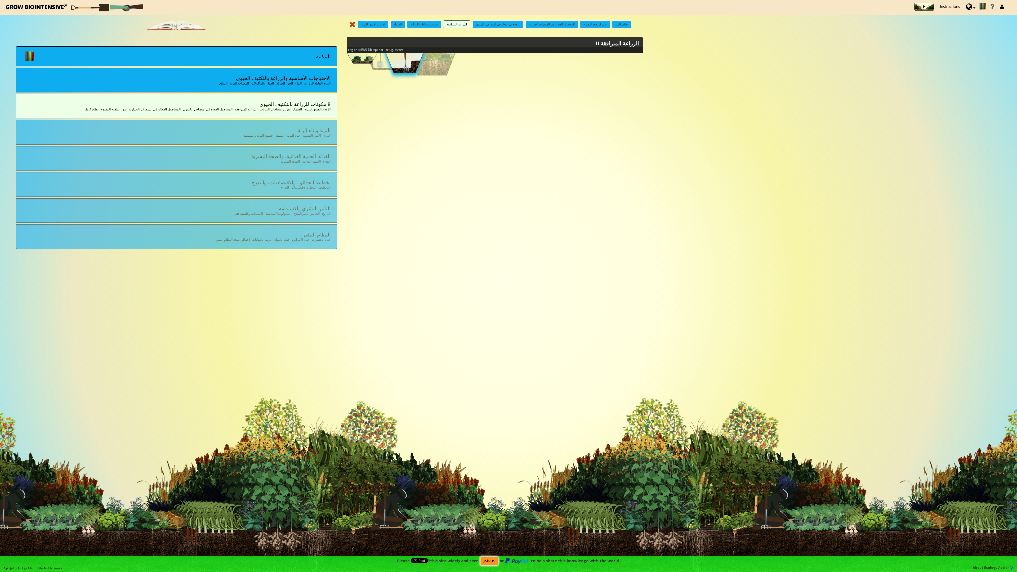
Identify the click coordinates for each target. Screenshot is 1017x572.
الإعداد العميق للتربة (373, 24)
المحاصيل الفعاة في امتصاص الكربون (498, 24)
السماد (398, 24)
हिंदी (370, 50)
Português (391, 50)
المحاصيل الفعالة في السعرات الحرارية (552, 24)
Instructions (950, 6)
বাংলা (400, 50)
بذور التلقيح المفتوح (595, 24)
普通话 (362, 50)
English (352, 50)
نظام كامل (621, 24)
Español (377, 50)
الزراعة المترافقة (457, 24)
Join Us (489, 561)
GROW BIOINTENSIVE (36, 6)
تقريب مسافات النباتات (424, 24)
